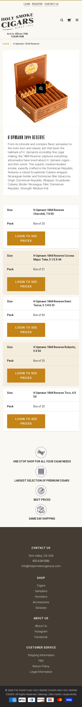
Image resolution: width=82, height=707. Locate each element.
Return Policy (41, 666)
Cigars (41, 585)
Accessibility (69, 694)
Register (37, 4)
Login (27, 4)
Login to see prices (26, 238)
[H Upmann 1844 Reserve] (41, 88)
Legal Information (41, 672)
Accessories (41, 602)
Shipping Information (41, 655)
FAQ (41, 660)
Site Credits (55, 694)
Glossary (41, 607)
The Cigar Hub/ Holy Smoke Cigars (35, 690)
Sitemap (42, 694)
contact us (51, 4)
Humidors (41, 596)
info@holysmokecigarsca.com (41, 566)
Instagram (41, 631)
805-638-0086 (41, 561)
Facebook (41, 637)
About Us (41, 626)
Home (6, 43)
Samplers (41, 591)
